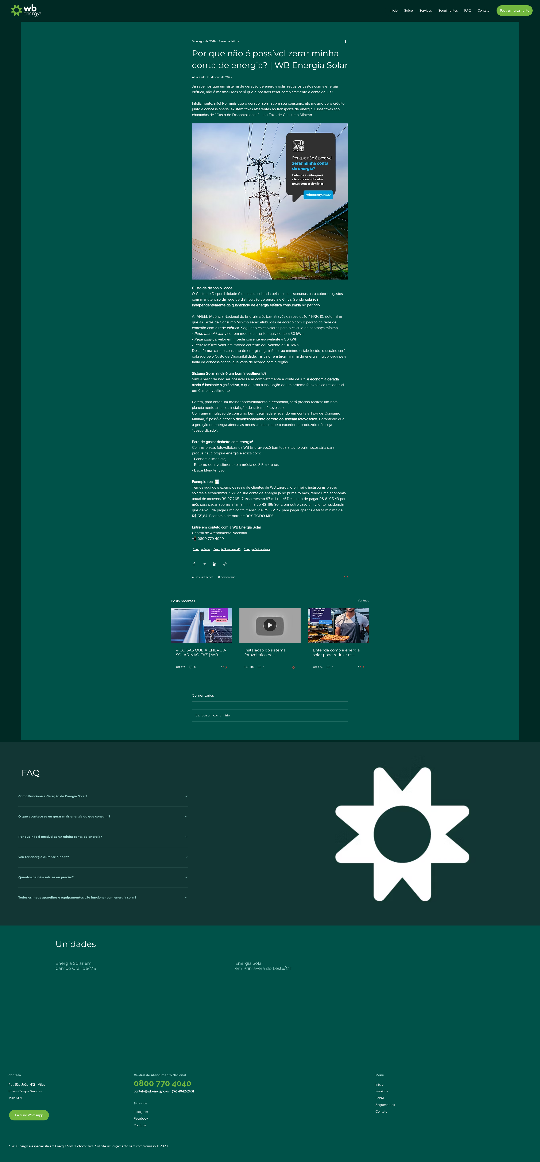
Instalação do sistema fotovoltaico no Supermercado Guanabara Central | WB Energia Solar (269, 652)
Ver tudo (363, 600)
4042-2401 (186, 1091)
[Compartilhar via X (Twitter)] (204, 564)
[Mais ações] (345, 41)
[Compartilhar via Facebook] (194, 564)
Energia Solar (201, 549)
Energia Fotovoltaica (257, 549)
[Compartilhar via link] (225, 564)
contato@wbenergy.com (152, 1091)
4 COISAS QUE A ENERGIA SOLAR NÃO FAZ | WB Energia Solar (201, 652)
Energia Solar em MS (226, 549)
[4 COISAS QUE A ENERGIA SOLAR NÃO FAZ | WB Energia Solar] (201, 625)
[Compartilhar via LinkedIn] (215, 564)
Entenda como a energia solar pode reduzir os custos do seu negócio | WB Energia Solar (336, 652)
